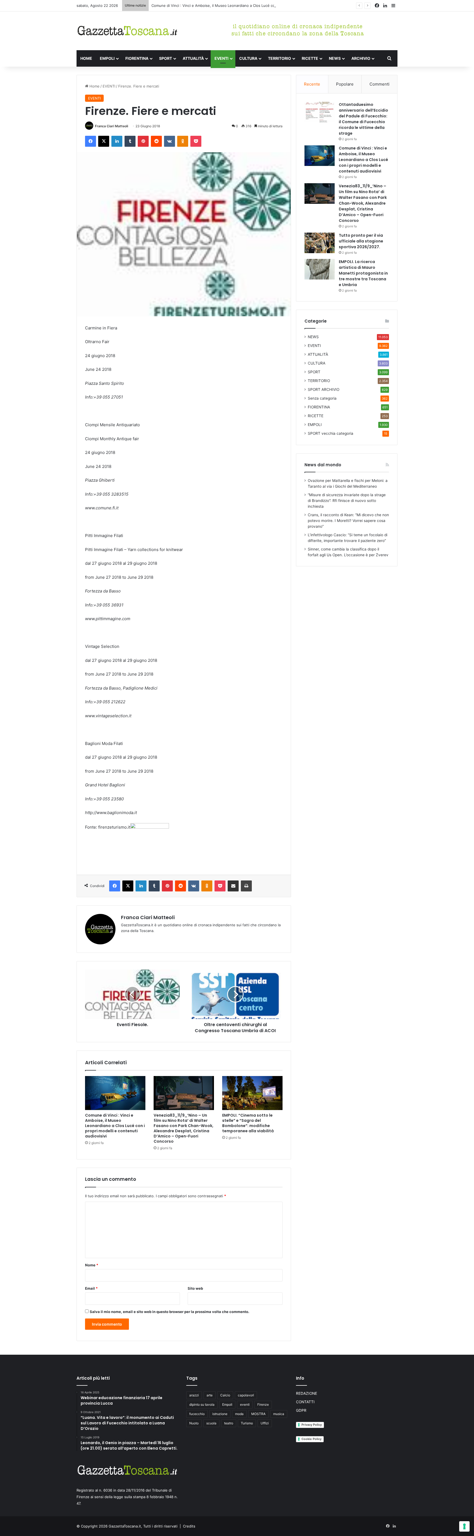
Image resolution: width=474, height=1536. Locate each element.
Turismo (247, 1423)
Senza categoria (322, 398)
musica (278, 1414)
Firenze (263, 1404)
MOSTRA (258, 1414)
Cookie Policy (311, 1439)
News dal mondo (322, 465)
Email (91, 1288)
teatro (228, 1423)
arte (210, 1395)
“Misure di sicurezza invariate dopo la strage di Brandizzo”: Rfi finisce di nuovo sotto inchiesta (347, 501)
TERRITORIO (279, 58)
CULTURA (248, 58)
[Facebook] (90, 141)
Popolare (345, 84)
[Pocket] (195, 141)
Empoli (227, 1404)
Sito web (195, 1288)
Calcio (225, 1395)
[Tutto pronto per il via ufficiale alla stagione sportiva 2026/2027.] (319, 243)
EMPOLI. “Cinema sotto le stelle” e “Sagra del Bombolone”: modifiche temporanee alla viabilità (248, 1123)
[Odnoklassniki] (182, 141)
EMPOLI (107, 58)
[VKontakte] (169, 141)
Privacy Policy (311, 1425)
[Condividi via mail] (233, 885)
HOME (86, 58)
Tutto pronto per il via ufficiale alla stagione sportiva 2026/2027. (361, 241)
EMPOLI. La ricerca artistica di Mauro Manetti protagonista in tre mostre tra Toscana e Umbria (363, 273)
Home (94, 86)
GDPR (301, 1410)
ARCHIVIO (360, 58)
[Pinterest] (143, 141)
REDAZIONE (306, 1393)
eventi (245, 1404)
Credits (189, 1526)
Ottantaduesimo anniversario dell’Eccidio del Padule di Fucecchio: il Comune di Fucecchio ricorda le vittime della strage (363, 119)
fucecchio (197, 1414)
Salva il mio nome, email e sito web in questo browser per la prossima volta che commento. (169, 1311)
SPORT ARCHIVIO (323, 389)
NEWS (335, 58)
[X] (103, 141)
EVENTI (221, 58)
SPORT (165, 58)
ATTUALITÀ (193, 58)
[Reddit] (156, 141)
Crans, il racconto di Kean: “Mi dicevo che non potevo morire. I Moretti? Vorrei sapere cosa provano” (348, 521)
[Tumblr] (130, 141)
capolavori (246, 1395)
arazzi (194, 1395)
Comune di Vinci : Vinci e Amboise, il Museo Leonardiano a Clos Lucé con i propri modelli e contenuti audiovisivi (247, 5)
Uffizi (265, 1423)
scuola (211, 1423)
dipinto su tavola (202, 1404)
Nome (91, 1265)
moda (239, 1414)
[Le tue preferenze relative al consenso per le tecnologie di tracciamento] (464, 1526)
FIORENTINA (136, 58)
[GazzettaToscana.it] (127, 30)
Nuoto (194, 1423)
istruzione (219, 1414)
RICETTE (310, 58)
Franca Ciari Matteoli (111, 126)
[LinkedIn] (116, 141)
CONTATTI (305, 1402)
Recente (312, 84)
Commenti (379, 84)
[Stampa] (246, 885)
